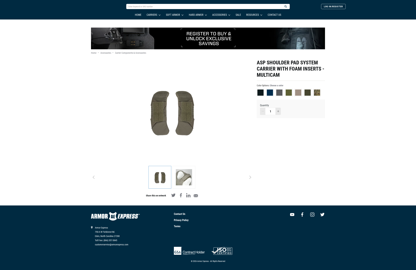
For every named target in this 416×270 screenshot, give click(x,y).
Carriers (152, 14)
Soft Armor (173, 14)
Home (138, 14)
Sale (238, 14)
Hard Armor (196, 14)
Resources (252, 14)
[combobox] (202, 6)
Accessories (219, 14)
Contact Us (274, 14)
